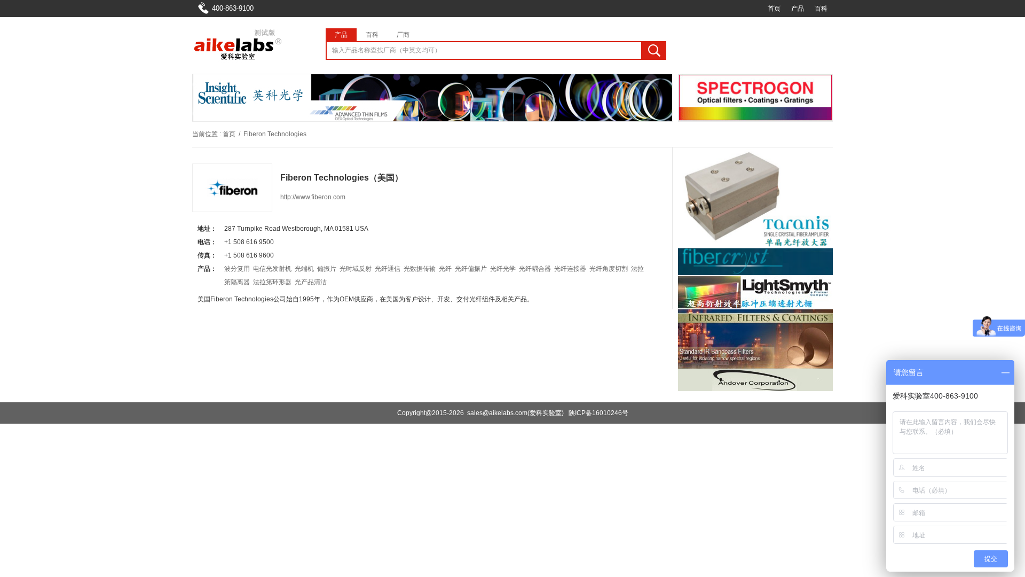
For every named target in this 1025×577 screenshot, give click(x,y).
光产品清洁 (311, 282)
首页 (774, 8)
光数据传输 (420, 268)
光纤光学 (503, 268)
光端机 (304, 268)
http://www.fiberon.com (312, 197)
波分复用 (237, 268)
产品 (797, 8)
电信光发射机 (272, 268)
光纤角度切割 (608, 268)
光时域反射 (356, 268)
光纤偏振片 (471, 268)
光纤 (445, 268)
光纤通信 (387, 268)
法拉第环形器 (272, 282)
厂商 (403, 34)
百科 (821, 8)
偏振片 (326, 268)
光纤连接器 (570, 268)
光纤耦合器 (535, 268)
